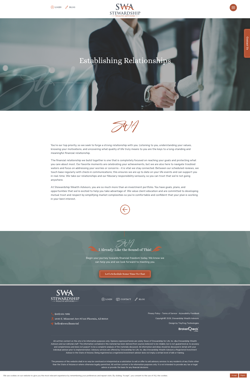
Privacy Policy (154, 313)
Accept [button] (234, 375)
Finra (188, 329)
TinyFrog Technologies (188, 323)
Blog (72, 7)
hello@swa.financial (67, 323)
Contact (126, 299)
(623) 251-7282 (62, 313)
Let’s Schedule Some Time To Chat (125, 273)
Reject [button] (242, 375)
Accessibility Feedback (189, 313)
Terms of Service (169, 313)
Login (58, 7)
